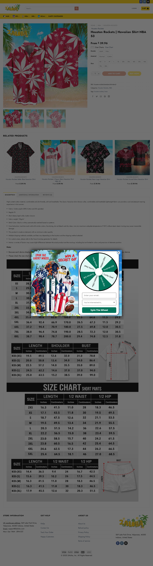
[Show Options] (114, 302)
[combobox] (98, 302)
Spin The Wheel (99, 310)
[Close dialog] (118, 252)
